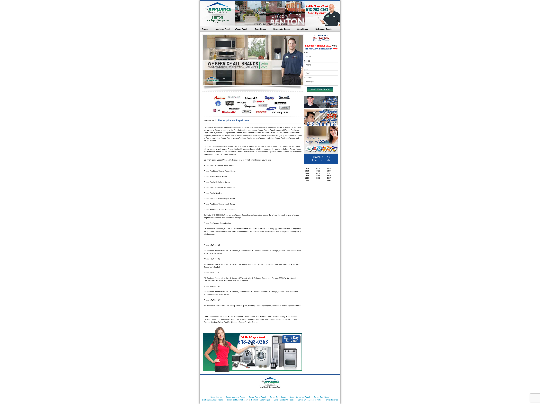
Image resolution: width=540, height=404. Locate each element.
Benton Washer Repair (257, 397)
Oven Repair (302, 29)
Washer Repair (241, 29)
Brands (205, 29)
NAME (306, 53)
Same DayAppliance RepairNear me (330, 101)
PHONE (307, 61)
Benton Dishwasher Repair (212, 400)
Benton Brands (216, 397)
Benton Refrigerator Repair (300, 397)
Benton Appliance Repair (235, 397)
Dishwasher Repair (323, 29)
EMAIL (306, 69)
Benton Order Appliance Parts (309, 400)
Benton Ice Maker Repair (260, 400)
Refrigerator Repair (281, 29)
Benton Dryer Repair (278, 397)
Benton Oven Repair (322, 397)
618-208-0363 (317, 9)
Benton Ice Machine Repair (237, 400)
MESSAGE (308, 77)
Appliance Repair (222, 29)
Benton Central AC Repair (284, 400)
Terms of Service (331, 400)
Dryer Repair (260, 29)
